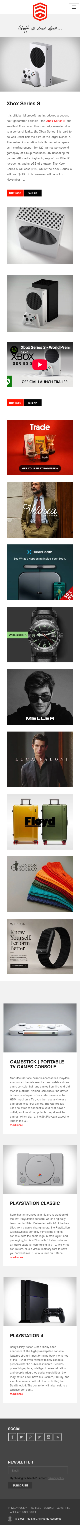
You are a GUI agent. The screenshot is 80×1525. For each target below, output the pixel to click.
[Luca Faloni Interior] (40, 759)
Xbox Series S (56, 121)
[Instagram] (48, 1437)
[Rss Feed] (58, 1437)
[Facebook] (12, 1437)
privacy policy (56, 1478)
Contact (49, 1507)
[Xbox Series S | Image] (40, 64)
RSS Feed (35, 1507)
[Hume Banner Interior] (40, 572)
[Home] (40, 11)
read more (16, 1125)
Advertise (63, 1507)
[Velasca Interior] (40, 510)
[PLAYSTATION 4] (40, 1301)
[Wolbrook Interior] (40, 634)
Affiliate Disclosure (23, 1512)
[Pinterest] (30, 1437)
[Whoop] (40, 946)
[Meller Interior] (40, 697)
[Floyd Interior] (40, 822)
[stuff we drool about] (40, 28)
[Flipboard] (39, 1437)
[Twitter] (21, 1437)
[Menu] (74, 7)
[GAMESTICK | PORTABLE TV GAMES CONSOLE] (40, 1028)
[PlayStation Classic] (40, 1169)
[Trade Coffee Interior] (40, 447)
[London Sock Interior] (40, 884)
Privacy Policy (17, 1507)
